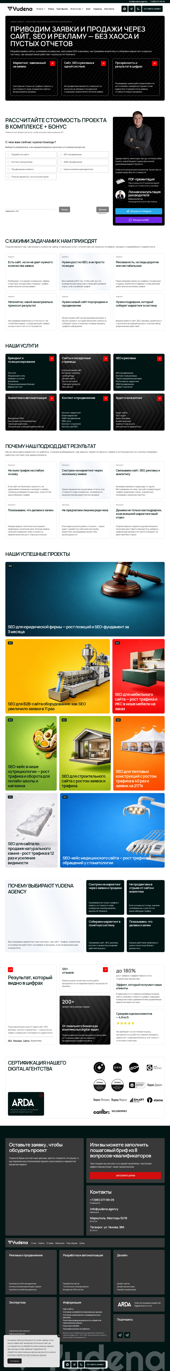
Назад (64, 209)
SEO (10, 1040)
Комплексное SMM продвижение (23, 1289)
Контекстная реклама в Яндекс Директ (25, 1286)
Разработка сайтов (71, 1283)
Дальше (103, 209)
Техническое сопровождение (76, 1286)
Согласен (14, 1361)
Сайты (26, 1040)
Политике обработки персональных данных (27, 1355)
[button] (41, 9)
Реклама (17, 1040)
